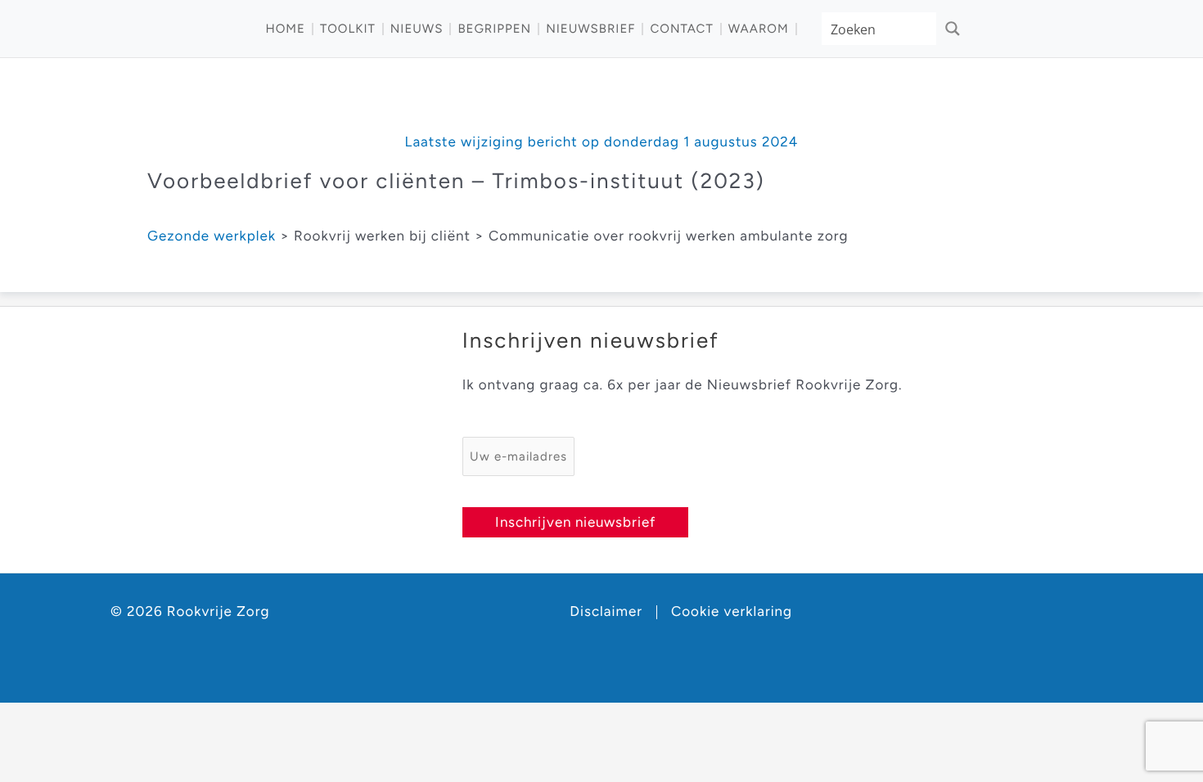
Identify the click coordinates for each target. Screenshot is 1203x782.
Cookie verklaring (731, 612)
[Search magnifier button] (952, 28)
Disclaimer (606, 612)
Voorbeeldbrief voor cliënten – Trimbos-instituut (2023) (456, 181)
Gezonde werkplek (211, 236)
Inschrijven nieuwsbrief (575, 522)
